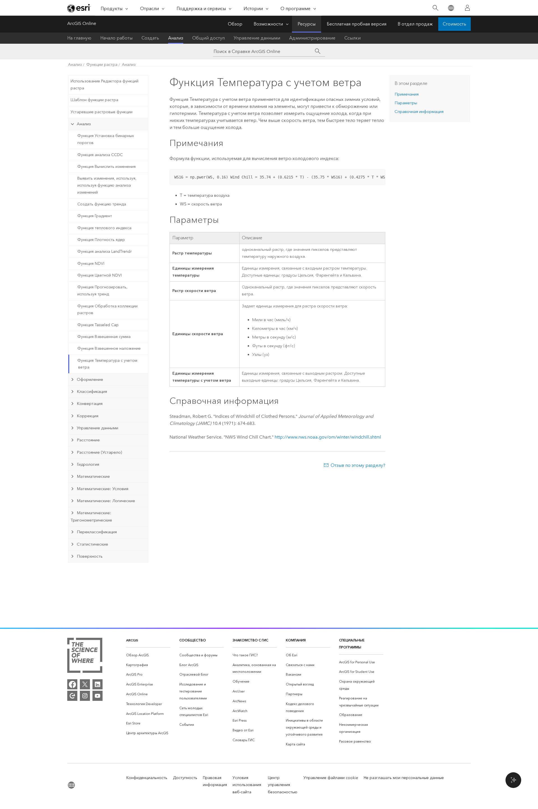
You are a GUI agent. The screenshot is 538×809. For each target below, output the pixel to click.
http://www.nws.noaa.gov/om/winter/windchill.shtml (328, 437)
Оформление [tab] (90, 379)
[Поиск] (435, 8)
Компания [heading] (296, 640)
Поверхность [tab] (90, 556)
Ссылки (352, 38)
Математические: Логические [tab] (106, 500)
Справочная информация (419, 111)
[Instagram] (85, 696)
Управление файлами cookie (330, 777)
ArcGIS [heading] (132, 640)
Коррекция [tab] (87, 415)
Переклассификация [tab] (97, 531)
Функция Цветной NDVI (99, 275)
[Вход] (467, 8)
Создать (150, 38)
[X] (85, 684)
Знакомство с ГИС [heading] (250, 640)
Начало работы (116, 38)
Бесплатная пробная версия (356, 24)
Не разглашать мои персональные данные (404, 777)
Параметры (406, 102)
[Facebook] (72, 684)
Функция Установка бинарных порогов (105, 139)
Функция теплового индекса (104, 228)
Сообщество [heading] (192, 640)
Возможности (268, 24)
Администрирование (312, 38)
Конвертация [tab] (90, 403)
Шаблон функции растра (94, 100)
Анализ (175, 38)
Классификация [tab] (92, 391)
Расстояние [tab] (88, 439)
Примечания (407, 94)
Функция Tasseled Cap (98, 325)
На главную (79, 38)
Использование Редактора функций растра (104, 85)
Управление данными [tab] (97, 427)
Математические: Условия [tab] (102, 488)
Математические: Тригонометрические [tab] (91, 516)
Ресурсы (307, 24)
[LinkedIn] (97, 684)
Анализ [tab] (84, 123)
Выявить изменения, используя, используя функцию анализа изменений (106, 185)
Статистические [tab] (92, 544)
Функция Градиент (94, 216)
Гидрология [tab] (88, 464)
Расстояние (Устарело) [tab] (99, 452)
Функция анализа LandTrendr (104, 251)
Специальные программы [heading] (352, 643)
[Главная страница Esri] (79, 8)
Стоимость (454, 24)
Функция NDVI (91, 263)
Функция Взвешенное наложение (109, 348)
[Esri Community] (72, 696)
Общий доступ (208, 38)
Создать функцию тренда (101, 204)
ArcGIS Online (81, 23)
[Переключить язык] (450, 8)
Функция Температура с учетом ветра (107, 364)
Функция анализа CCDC (100, 154)
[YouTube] (97, 696)
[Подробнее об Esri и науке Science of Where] (84, 656)
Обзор (235, 24)
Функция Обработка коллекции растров (107, 310)
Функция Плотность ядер (101, 239)
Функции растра (101, 64)
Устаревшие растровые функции (102, 112)
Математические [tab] (93, 476)
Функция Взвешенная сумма (104, 336)
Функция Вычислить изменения (106, 166)
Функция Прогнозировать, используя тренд (102, 290)
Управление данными (257, 38)
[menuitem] (148, 655)
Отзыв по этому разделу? (358, 465)
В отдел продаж (415, 24)
